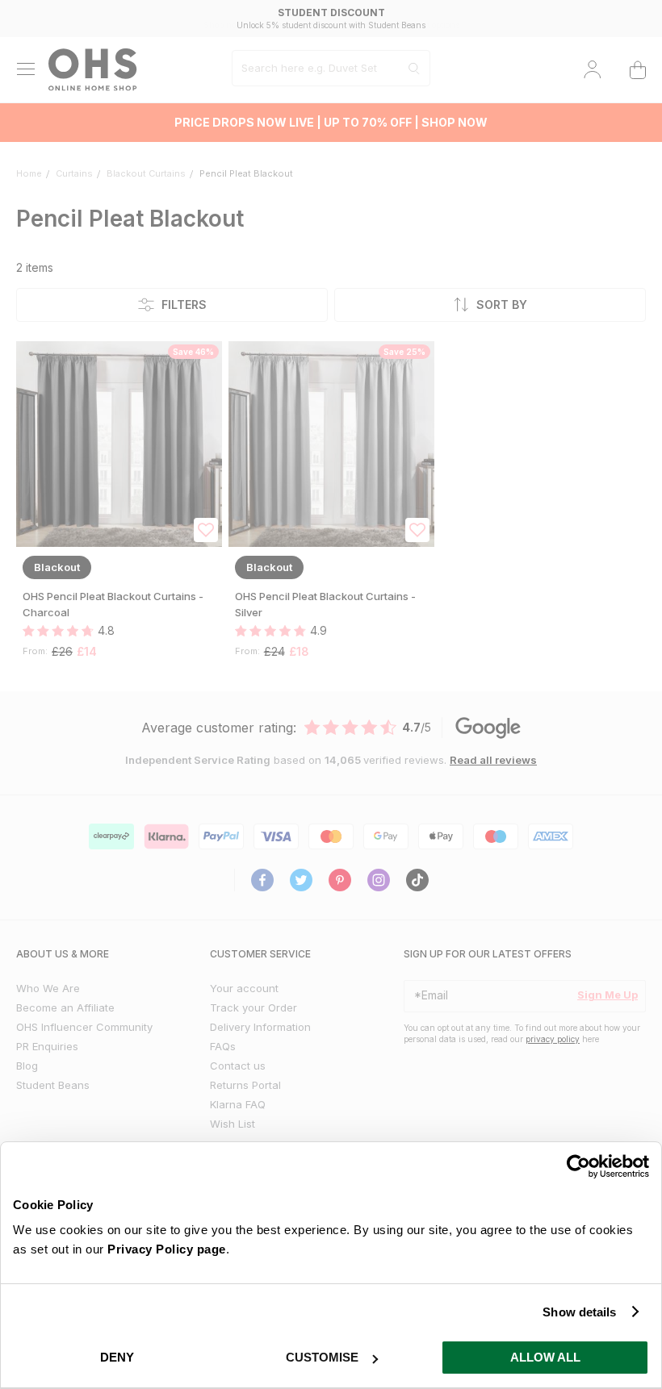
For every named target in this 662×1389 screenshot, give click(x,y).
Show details (579, 1312)
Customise (322, 1357)
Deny (117, 1357)
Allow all (545, 1357)
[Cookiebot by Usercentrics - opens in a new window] (578, 1166)
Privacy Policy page (166, 1249)
